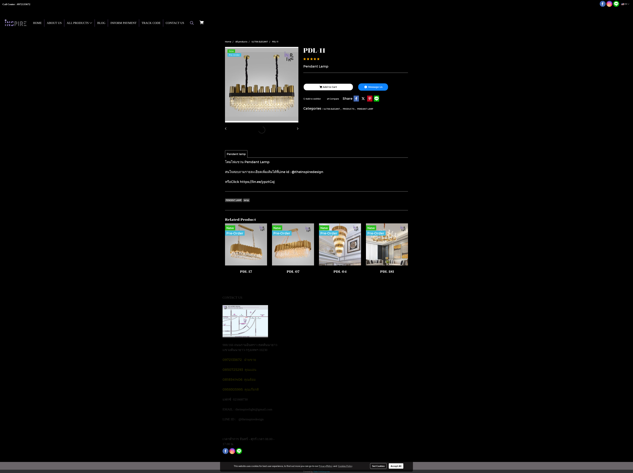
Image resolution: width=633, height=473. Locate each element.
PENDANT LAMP (365, 109)
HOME (37, 23)
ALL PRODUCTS (78, 23)
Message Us (375, 87)
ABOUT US (54, 23)
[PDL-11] (261, 85)
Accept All (396, 465)
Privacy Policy (325, 465)
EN (626, 4)
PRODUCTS (349, 109)
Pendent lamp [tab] (236, 154)
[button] (192, 23)
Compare (334, 99)
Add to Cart (329, 87)
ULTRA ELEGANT (332, 109)
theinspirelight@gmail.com (254, 409)
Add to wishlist (313, 99)
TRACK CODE (151, 23)
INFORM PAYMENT (123, 23)
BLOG (101, 23)
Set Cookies (378, 465)
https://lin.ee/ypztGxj (257, 182)
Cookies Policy (345, 465)
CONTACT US (175, 23)
